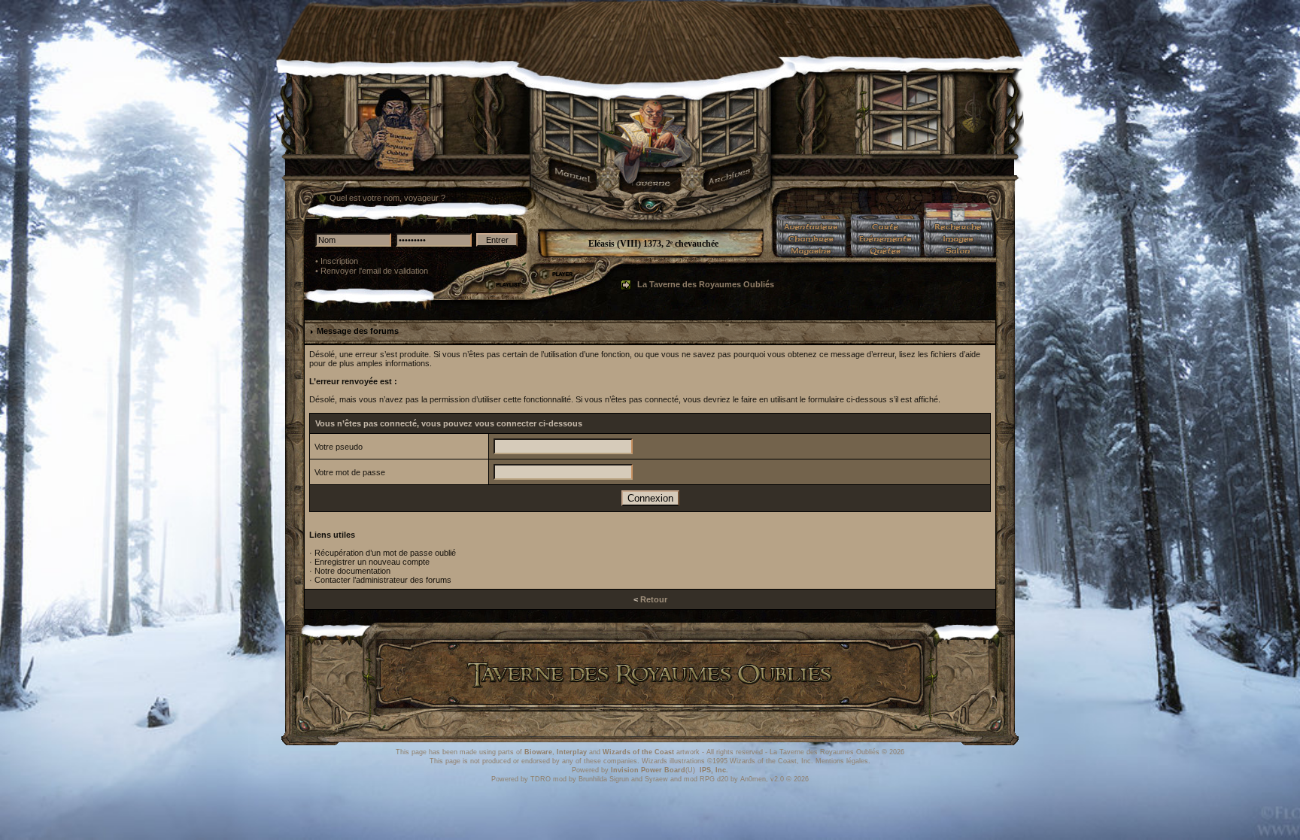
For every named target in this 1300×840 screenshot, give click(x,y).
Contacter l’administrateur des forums (382, 579)
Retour (653, 599)
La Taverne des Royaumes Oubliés (705, 284)
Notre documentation (352, 570)
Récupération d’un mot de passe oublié (385, 552)
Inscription (339, 260)
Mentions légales (842, 761)
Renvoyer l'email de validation (374, 270)
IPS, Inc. (714, 770)
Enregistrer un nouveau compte (372, 561)
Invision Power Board (648, 770)
